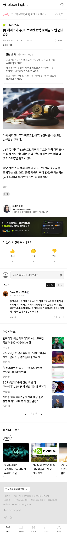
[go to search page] (62, 5)
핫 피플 (33, 531)
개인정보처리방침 (20, 500)
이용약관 (6, 500)
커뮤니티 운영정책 (41, 496)
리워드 (46, 531)
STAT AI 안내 (27, 54)
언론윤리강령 (51, 500)
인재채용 (27, 496)
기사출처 (60, 40)
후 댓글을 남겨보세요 (25, 275)
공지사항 (6, 496)
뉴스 (8, 531)
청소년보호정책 (37, 500)
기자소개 (17, 496)
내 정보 (59, 531)
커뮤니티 (21, 531)
